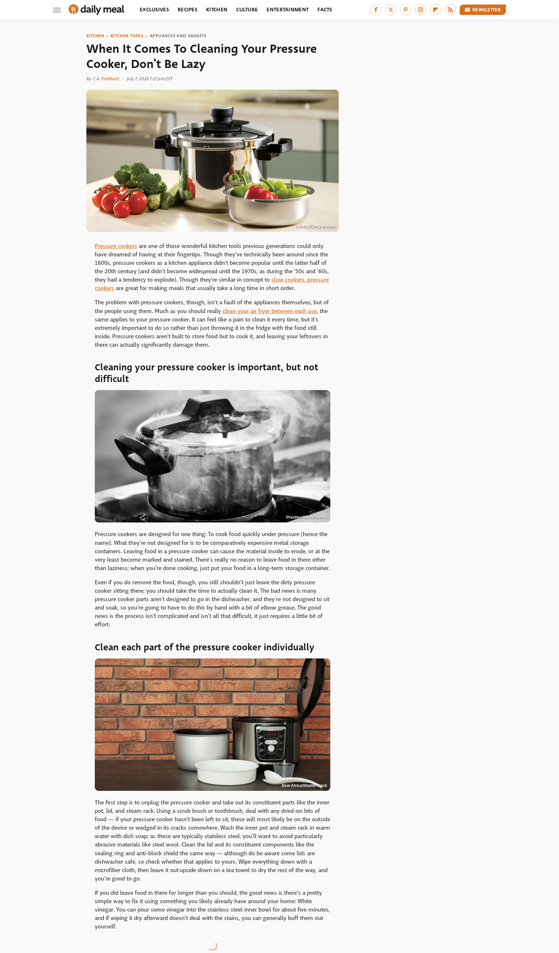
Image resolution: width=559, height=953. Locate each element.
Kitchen (216, 9)
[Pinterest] (405, 9)
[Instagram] (420, 9)
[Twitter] (390, 9)
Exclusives (154, 9)
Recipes (187, 9)
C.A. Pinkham (106, 79)
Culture (247, 9)
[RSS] (450, 9)
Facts (324, 9)
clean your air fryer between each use (270, 311)
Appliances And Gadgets (178, 36)
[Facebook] (375, 9)
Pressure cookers (116, 246)
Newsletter (486, 9)
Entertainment (288, 9)
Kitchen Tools (127, 36)
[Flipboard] (435, 9)
